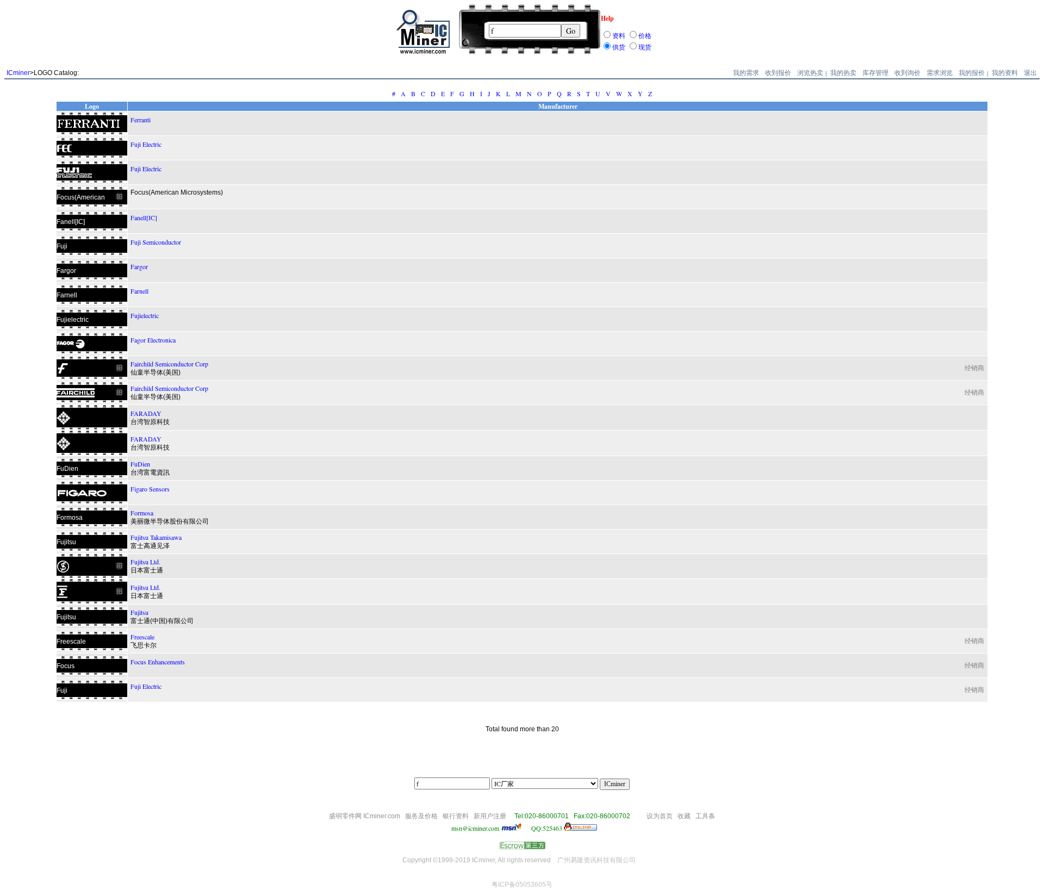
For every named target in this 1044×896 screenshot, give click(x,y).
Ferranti (140, 119)
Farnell (139, 291)
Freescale (142, 636)
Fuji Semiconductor (155, 242)
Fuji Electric (145, 144)
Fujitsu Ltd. (145, 561)
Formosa (141, 512)
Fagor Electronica (153, 339)
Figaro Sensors (150, 488)
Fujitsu (139, 612)
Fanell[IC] (143, 217)
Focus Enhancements (157, 661)
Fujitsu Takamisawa (156, 537)
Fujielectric (144, 315)
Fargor (139, 266)
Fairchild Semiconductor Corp (169, 363)
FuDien (140, 463)
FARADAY (145, 413)
